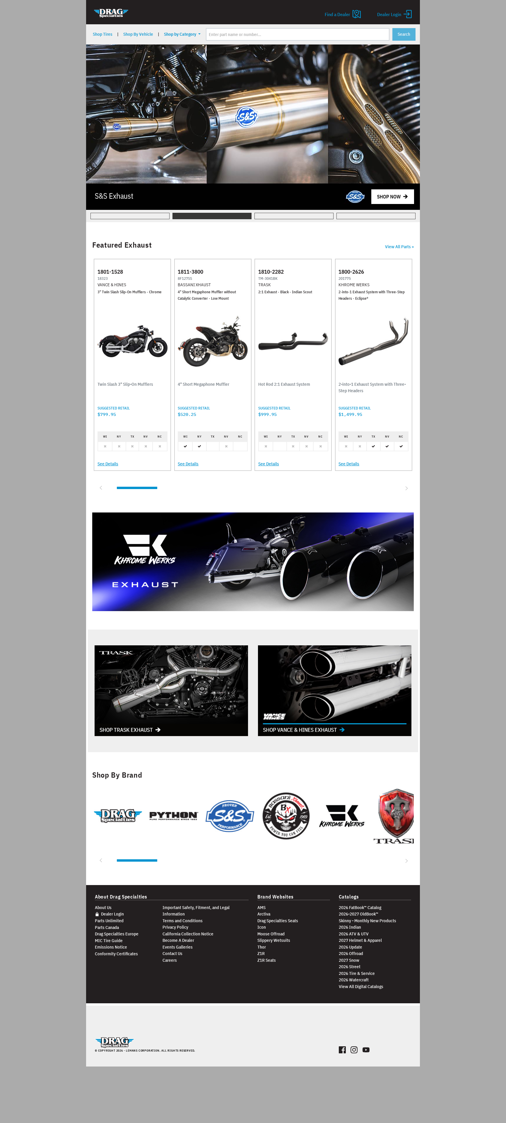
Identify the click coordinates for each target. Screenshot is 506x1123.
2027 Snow (349, 960)
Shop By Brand (117, 775)
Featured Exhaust (122, 245)
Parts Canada (107, 927)
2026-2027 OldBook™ (358, 914)
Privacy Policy (175, 927)
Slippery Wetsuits (273, 940)
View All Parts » (399, 246)
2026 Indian (350, 927)
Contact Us (172, 953)
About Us (103, 907)
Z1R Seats (266, 960)
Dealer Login (112, 914)
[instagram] (354, 1048)
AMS (261, 907)
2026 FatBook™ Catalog (360, 907)
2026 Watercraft (354, 980)
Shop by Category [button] (180, 34)
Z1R (261, 953)
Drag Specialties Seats (277, 920)
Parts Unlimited (109, 920)
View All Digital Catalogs (361, 986)
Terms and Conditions (183, 920)
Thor (261, 947)
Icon (261, 927)
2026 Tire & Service (357, 973)
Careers (170, 960)
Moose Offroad (271, 934)
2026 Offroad (351, 953)
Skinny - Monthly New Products (367, 920)
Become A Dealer (178, 940)
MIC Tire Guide (109, 940)
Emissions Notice (111, 947)
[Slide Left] (100, 487)
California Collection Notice (188, 934)
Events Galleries (178, 947)
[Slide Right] (406, 487)
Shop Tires (102, 34)
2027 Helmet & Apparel (360, 940)
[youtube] (366, 1048)
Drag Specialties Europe (117, 934)
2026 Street (349, 966)
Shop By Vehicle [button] (138, 34)
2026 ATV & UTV (354, 934)
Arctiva (263, 914)
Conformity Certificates (116, 953)
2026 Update (350, 947)
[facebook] (342, 1048)
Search (404, 34)
